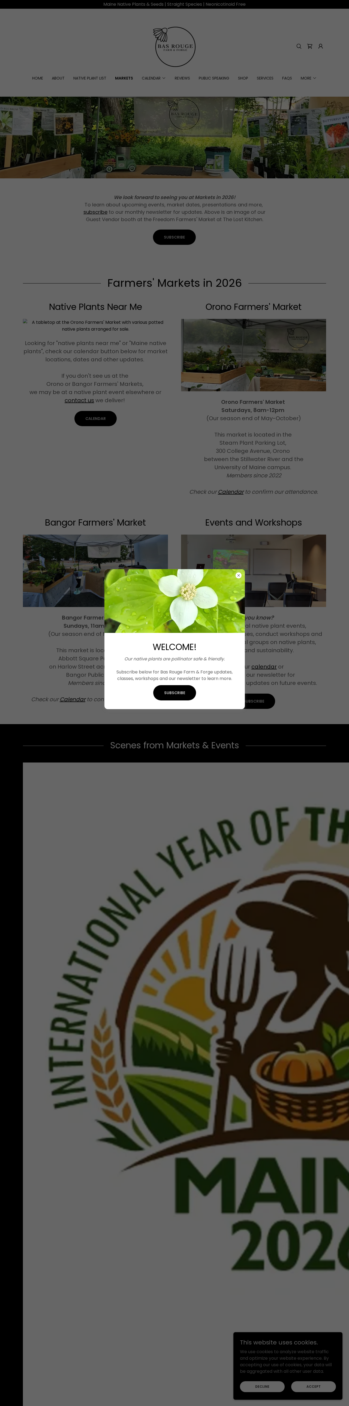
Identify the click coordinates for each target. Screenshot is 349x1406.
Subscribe (174, 693)
